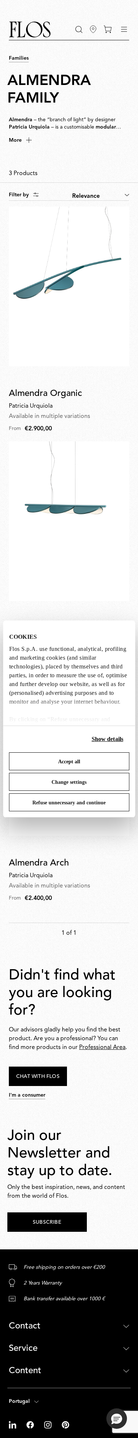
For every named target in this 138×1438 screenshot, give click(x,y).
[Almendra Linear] (69, 521)
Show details (107, 739)
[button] (79, 29)
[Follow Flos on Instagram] (48, 1425)
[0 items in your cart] (107, 29)
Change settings (69, 782)
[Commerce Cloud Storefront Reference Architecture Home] (30, 29)
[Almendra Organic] (69, 286)
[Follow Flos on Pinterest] (65, 1425)
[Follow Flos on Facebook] (30, 1425)
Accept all (69, 761)
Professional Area (102, 1047)
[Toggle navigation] (124, 29)
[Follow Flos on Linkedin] (13, 1425)
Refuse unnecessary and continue (69, 802)
